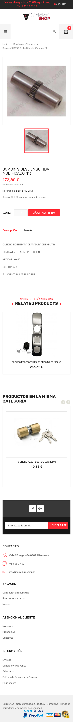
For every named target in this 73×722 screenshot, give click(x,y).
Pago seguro (9, 683)
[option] (36, 141)
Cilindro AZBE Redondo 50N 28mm (36, 462)
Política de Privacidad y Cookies (20, 677)
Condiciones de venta (14, 665)
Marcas (6, 604)
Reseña (28, 230)
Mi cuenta (8, 626)
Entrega (7, 660)
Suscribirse (59, 525)
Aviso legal (8, 671)
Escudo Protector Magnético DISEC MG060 (36, 362)
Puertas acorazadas (14, 598)
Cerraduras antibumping (16, 592)
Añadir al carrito (44, 212)
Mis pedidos (9, 632)
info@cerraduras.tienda (22, 572)
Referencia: (9, 190)
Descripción (10, 230)
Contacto (8, 637)
